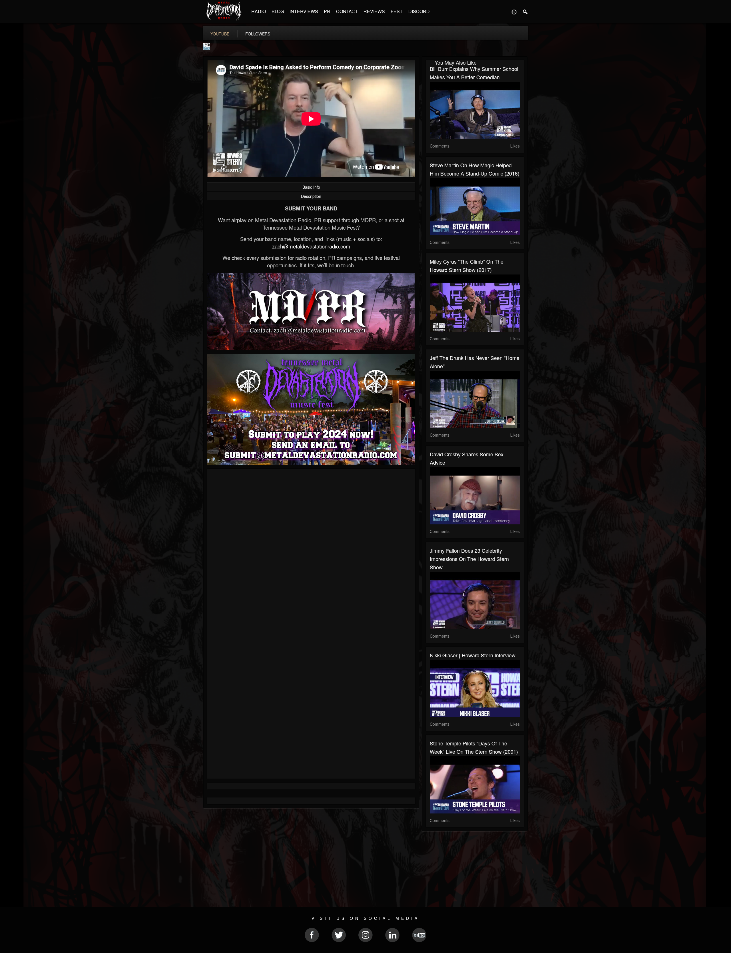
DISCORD (419, 11)
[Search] (525, 11)
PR (327, 11)
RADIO (258, 11)
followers (257, 34)
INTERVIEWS (304, 11)
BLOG (278, 11)
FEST (397, 11)
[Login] (514, 11)
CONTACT (347, 11)
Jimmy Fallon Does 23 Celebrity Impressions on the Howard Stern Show (469, 559)
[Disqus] (311, 549)
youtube (219, 34)
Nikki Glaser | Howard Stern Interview (472, 655)
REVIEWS (374, 11)
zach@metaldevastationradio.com (311, 246)
